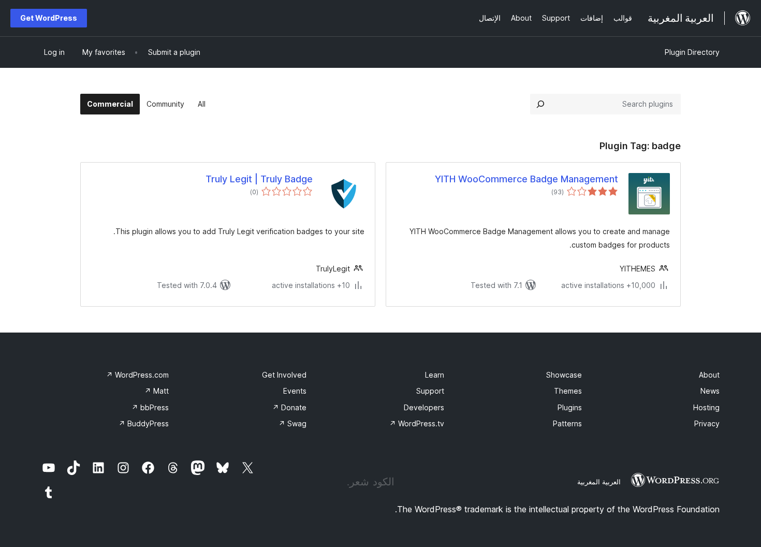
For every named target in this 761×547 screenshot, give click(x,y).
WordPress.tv (416, 423)
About (709, 374)
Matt (156, 390)
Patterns (567, 423)
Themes (568, 390)
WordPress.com (137, 374)
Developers (424, 407)
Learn (434, 374)
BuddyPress (144, 423)
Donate (289, 407)
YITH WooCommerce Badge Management (526, 179)
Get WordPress (48, 17)
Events (294, 390)
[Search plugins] (540, 104)
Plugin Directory (692, 52)
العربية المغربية (599, 482)
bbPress (150, 407)
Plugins (570, 407)
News (710, 390)
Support (430, 390)
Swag (292, 423)
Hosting (706, 407)
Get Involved (284, 374)
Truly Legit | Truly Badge (259, 179)
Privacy (707, 423)
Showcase (564, 374)
